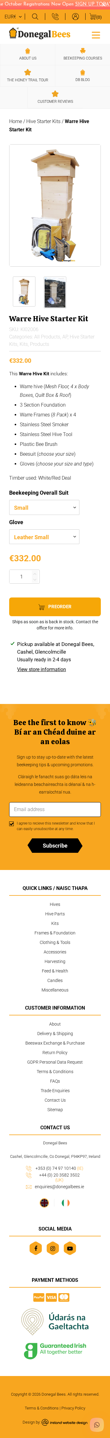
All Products (47, 337)
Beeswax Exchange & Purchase (55, 1043)
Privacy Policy (73, 1408)
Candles (55, 980)
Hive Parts (55, 913)
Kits (24, 344)
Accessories (55, 951)
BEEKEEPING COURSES (83, 58)
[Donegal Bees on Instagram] (52, 1248)
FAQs (55, 1081)
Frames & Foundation (55, 932)
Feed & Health (55, 970)
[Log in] (75, 16)
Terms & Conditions (55, 1071)
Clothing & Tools (55, 942)
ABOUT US (27, 58)
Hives (55, 904)
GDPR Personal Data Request (55, 1062)
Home (15, 121)
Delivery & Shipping (55, 1033)
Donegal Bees (54, 1394)
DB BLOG (82, 80)
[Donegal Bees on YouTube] (70, 1248)
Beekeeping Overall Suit (38, 492)
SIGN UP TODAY (90, 4)
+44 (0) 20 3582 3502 (59, 1177)
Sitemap (55, 1109)
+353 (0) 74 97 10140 (59, 1168)
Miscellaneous (55, 990)
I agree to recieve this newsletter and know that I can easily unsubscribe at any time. (56, 826)
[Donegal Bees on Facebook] (35, 1248)
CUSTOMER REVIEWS (55, 101)
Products (39, 344)
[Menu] (96, 34)
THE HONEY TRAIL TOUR (27, 80)
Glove (16, 522)
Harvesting (55, 961)
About (55, 1024)
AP (65, 337)
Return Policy (55, 1052)
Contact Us (55, 1100)
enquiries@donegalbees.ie (59, 1186)
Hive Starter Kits (43, 121)
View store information (41, 669)
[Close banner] (103, 4)
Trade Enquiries (55, 1090)
